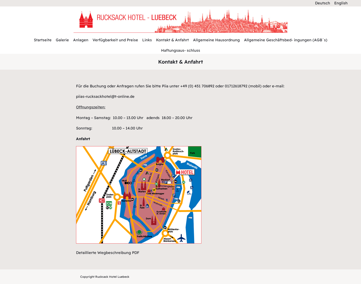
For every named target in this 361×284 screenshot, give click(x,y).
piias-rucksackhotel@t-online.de (105, 96)
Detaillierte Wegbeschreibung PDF (107, 252)
